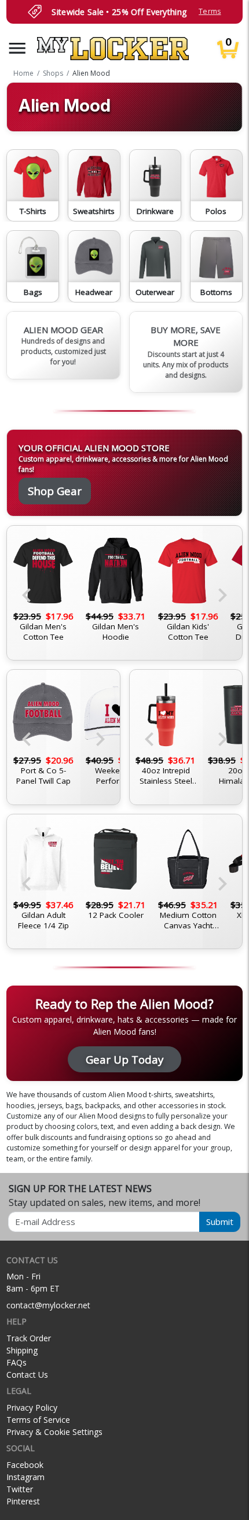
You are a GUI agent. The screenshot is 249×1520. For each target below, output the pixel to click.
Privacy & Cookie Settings (54, 1431)
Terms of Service (38, 1419)
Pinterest (23, 1501)
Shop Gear (55, 491)
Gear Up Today (124, 1059)
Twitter (19, 1489)
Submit (219, 1221)
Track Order (28, 1338)
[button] (17, 48)
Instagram (25, 1476)
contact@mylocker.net (48, 1305)
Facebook (24, 1464)
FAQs (16, 1362)
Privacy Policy (31, 1407)
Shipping (22, 1350)
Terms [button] (210, 11)
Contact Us (27, 1374)
